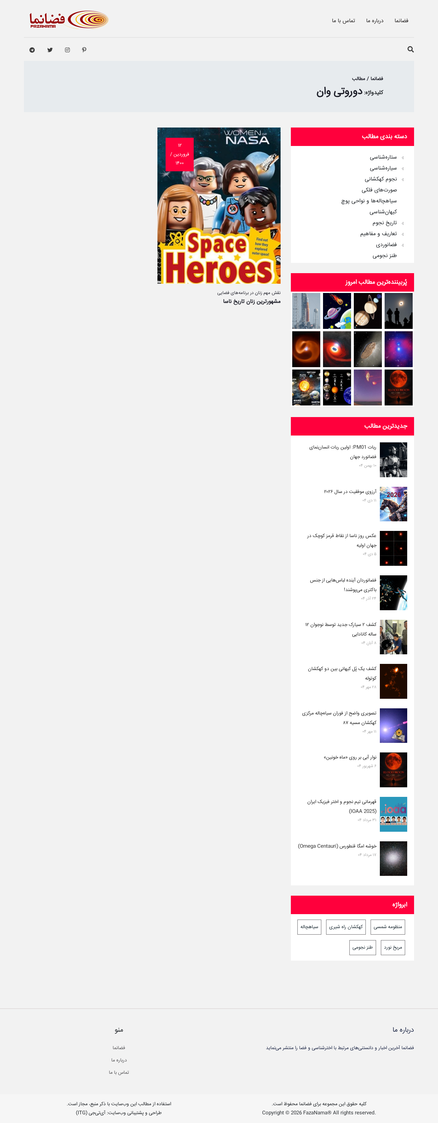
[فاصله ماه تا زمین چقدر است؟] (368, 311)
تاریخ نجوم (385, 223)
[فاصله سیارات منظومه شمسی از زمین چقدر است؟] (337, 311)
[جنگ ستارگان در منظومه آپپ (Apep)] (306, 349)
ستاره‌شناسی (383, 157)
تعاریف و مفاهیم (378, 234)
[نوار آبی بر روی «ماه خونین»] (399, 387)
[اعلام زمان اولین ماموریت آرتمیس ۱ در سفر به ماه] (306, 311)
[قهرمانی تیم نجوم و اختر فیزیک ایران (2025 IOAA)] (393, 815)
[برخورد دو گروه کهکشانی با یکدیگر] (399, 349)
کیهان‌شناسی (383, 212)
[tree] (352, 204)
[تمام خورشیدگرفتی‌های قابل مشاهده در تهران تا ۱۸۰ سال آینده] (399, 311)
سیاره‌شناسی (383, 168)
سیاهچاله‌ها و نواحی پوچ (369, 201)
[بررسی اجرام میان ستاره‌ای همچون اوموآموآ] (368, 349)
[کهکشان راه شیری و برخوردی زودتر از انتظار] (368, 387)
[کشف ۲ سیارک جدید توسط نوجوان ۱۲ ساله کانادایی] (393, 638)
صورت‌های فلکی (379, 190)
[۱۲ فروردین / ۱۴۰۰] (219, 282)
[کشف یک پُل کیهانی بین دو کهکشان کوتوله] (393, 682)
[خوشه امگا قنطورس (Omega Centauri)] (393, 860)
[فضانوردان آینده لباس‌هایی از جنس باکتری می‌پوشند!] (393, 594)
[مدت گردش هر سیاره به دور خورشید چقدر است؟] (306, 387)
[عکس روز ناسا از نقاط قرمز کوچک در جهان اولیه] (393, 550)
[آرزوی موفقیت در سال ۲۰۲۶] (393, 505)
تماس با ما (343, 21)
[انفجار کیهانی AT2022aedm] (337, 349)
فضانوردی (386, 245)
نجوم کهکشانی (381, 179)
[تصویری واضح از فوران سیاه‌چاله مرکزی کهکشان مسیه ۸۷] (393, 727)
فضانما (402, 21)
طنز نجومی (385, 256)
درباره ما (375, 21)
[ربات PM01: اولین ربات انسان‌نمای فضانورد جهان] (393, 461)
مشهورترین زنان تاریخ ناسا (252, 301)
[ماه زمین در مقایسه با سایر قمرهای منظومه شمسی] (337, 387)
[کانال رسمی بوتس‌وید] (32, 50)
